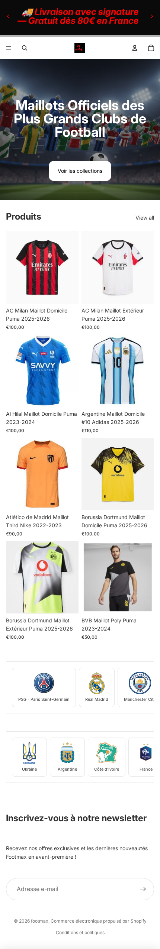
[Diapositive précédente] (8, 16)
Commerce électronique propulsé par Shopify (99, 921)
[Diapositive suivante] (152, 16)
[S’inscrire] (143, 889)
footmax (39, 921)
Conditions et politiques (80, 932)
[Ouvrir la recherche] (24, 48)
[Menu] (8, 47)
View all (144, 217)
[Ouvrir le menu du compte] (135, 48)
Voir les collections (80, 171)
